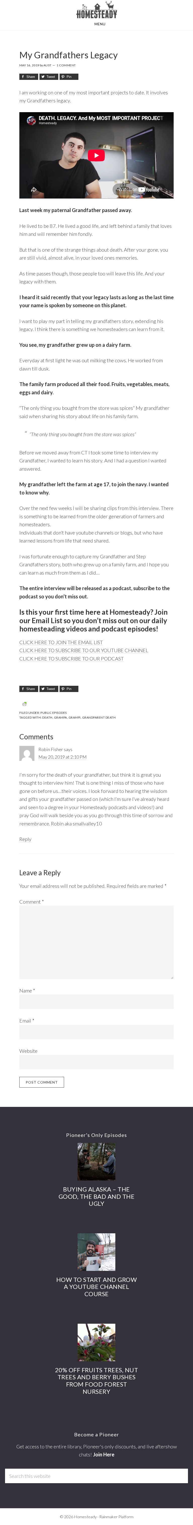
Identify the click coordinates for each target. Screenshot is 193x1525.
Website (28, 1051)
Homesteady (96, 9)
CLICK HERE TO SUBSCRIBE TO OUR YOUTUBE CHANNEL (83, 650)
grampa (60, 717)
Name (27, 990)
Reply (25, 839)
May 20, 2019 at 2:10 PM (62, 757)
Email (26, 1021)
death (47, 717)
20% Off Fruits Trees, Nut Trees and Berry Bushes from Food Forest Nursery (96, 1380)
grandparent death (99, 717)
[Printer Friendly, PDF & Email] (24, 704)
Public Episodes (53, 713)
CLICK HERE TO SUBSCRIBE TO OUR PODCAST (71, 658)
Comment (31, 902)
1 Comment (66, 65)
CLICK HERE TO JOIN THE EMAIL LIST (61, 642)
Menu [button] (100, 24)
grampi (75, 717)
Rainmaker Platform (116, 1516)
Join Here (103, 1454)
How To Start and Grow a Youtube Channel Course (96, 1287)
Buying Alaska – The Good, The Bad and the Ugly (97, 1196)
